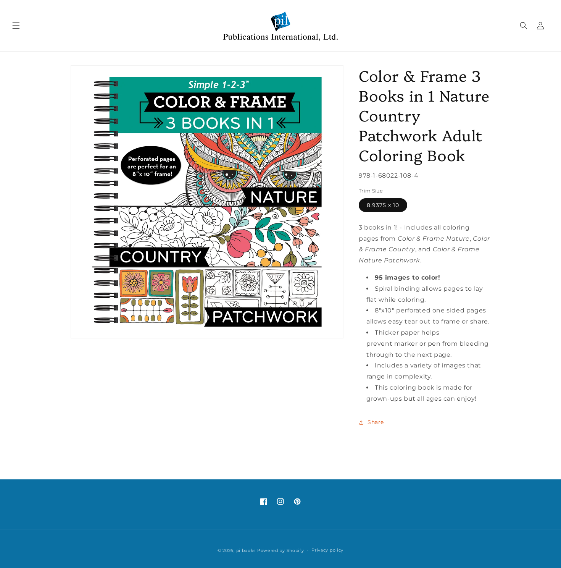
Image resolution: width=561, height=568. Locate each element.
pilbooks (246, 550)
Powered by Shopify (280, 550)
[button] (16, 25)
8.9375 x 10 (383, 205)
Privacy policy (327, 550)
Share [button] (376, 422)
